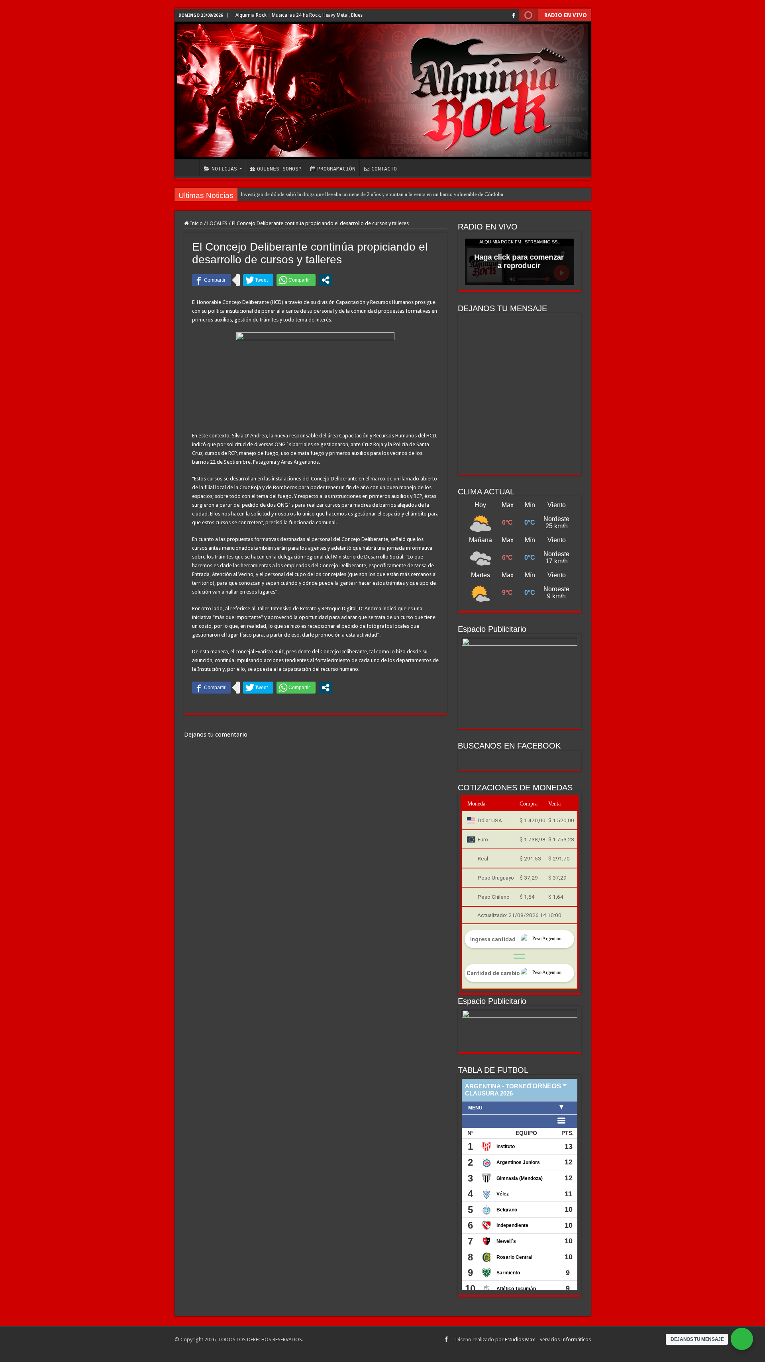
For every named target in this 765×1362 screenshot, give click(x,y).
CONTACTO (384, 169)
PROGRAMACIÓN (336, 169)
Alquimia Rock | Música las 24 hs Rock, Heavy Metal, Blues (299, 15)
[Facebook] (513, 15)
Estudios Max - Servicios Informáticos (548, 1339)
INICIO (188, 167)
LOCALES (217, 223)
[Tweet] (258, 280)
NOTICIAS (224, 169)
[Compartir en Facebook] (211, 280)
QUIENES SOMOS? (279, 169)
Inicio (196, 223)
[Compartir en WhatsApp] (296, 280)
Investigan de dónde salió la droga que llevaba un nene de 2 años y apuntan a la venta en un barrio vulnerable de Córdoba (372, 194)
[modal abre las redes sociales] (325, 280)
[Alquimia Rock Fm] (383, 90)
